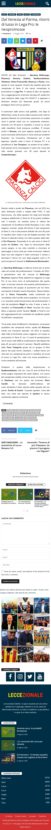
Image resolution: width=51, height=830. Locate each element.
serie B (40, 415)
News (3, 799)
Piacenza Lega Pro (22, 415)
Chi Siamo (8, 816)
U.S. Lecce (19, 418)
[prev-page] (24, 511)
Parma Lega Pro (8, 415)
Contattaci (32, 816)
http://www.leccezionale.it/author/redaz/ (25, 476)
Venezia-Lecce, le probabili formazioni (8, 502)
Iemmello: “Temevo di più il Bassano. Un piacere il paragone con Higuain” (38, 446)
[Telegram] (23, 41)
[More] (42, 41)
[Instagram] (20, 676)
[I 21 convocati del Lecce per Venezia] (25, 494)
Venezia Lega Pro (30, 418)
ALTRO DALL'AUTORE (35, 485)
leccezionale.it (19, 413)
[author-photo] (25, 464)
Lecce (9, 10)
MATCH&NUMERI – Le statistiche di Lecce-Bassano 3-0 (12, 445)
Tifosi (3, 803)
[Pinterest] (35, 41)
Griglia (3, 795)
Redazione (7, 33)
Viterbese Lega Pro (30, 420)
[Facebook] (4, 41)
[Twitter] (10, 41)
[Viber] (29, 41)
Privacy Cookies (20, 816)
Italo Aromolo (35, 410)
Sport (20, 14)
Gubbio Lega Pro (21, 410)
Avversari (17, 10)
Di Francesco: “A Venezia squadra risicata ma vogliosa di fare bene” (41, 503)
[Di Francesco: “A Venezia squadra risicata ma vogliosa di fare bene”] (42, 494)
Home (3, 10)
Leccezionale (7, 413)
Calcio (26, 14)
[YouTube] (39, 676)
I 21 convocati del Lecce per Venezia (24, 502)
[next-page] (27, 511)
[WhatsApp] (16, 41)
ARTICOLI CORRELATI (16, 485)
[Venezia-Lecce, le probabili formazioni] (9, 494)
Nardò (37, 413)
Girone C (11, 410)
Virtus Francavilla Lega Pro (12, 420)
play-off (33, 415)
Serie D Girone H (8, 418)
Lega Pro (30, 413)
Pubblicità (42, 816)
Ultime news (35, 14)
